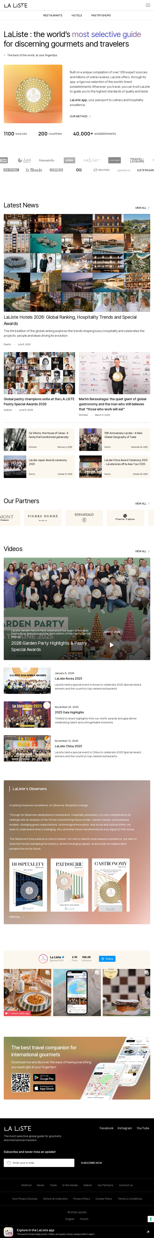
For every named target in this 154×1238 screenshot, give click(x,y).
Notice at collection (55, 1198)
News (40, 1185)
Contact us (126, 1185)
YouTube (143, 1128)
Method (26, 1185)
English (70, 1219)
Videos (87, 1185)
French (84, 1219)
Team (53, 1185)
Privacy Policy (81, 1198)
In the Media (70, 1185)
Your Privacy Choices (25, 1198)
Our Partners (105, 1185)
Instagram (125, 1128)
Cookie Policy (103, 1198)
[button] (148, 5)
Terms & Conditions (130, 1198)
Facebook (106, 1128)
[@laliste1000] (43, 959)
